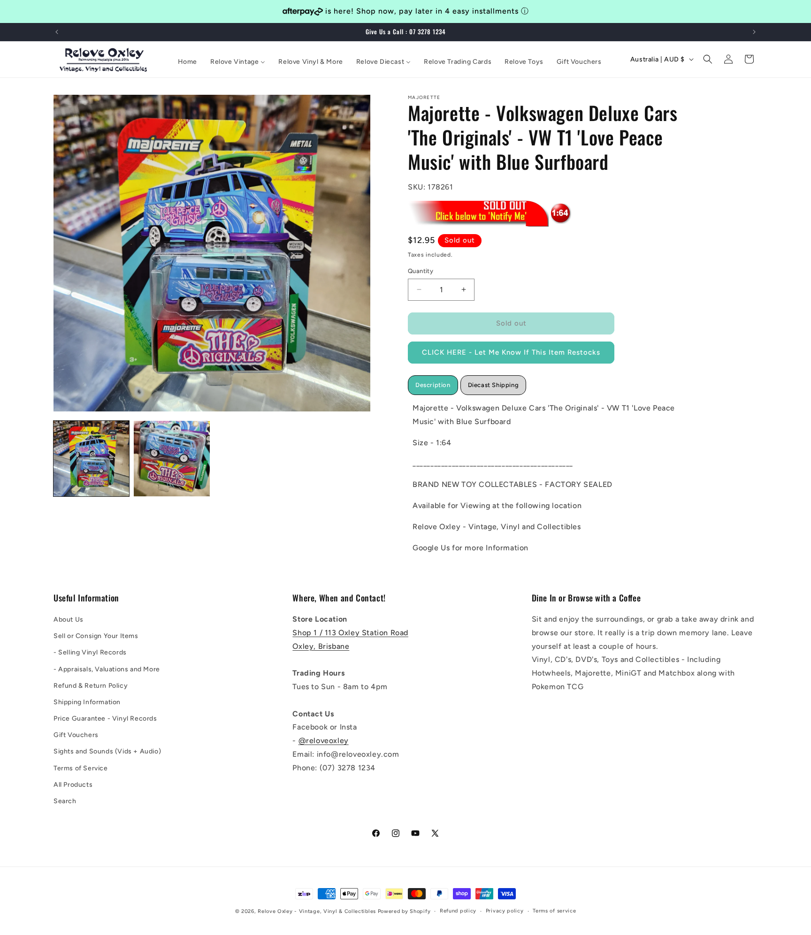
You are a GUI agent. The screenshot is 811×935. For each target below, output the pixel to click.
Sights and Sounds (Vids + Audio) (107, 752)
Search (65, 801)
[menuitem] (187, 62)
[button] (707, 59)
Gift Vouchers (76, 735)
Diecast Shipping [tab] (493, 384)
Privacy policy (505, 911)
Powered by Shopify (404, 911)
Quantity (420, 270)
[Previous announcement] (56, 32)
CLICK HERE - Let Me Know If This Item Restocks (511, 352)
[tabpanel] (548, 477)
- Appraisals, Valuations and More (107, 669)
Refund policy (458, 911)
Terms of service (554, 911)
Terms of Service (81, 768)
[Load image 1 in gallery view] (91, 458)
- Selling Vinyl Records (90, 652)
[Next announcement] (754, 32)
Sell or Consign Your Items (96, 636)
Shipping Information (87, 702)
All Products (73, 785)
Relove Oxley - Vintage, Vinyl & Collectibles (317, 911)
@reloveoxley (323, 740)
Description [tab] (433, 384)
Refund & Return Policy (91, 686)
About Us (69, 619)
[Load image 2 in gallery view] (171, 458)
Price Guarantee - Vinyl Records (105, 718)
